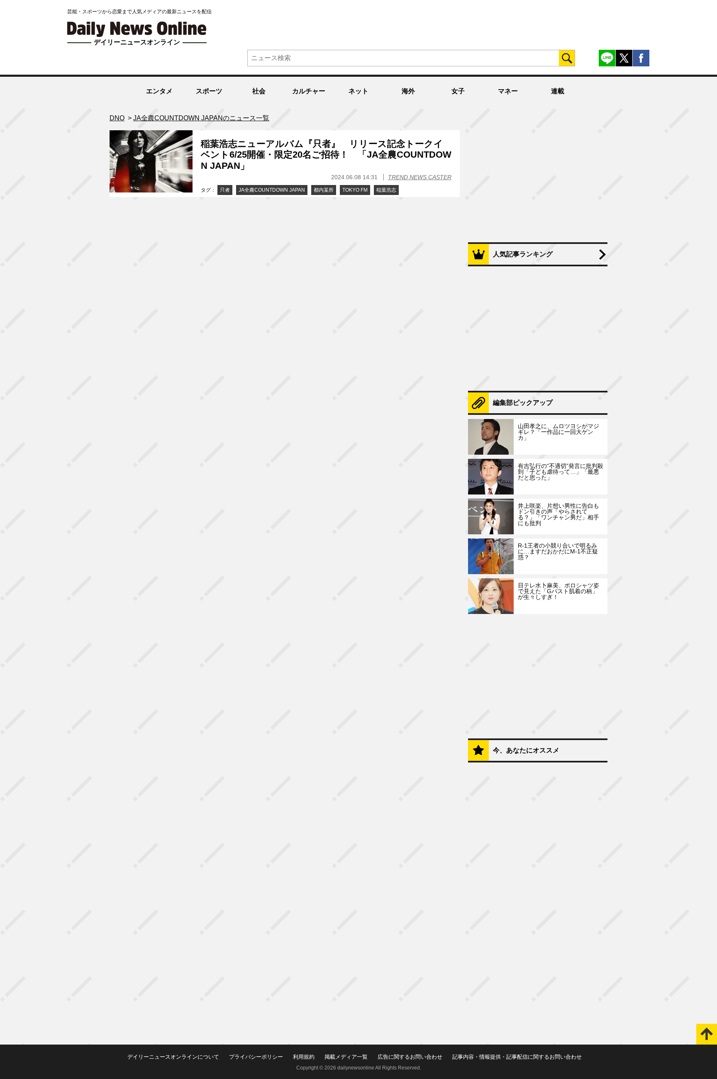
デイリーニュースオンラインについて (173, 1057)
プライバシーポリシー (256, 1057)
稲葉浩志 (386, 190)
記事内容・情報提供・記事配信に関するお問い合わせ (517, 1057)
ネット (358, 91)
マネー (508, 91)
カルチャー (308, 91)
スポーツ (209, 91)
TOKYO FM (355, 190)
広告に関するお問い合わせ (410, 1057)
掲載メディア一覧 (346, 1057)
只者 (225, 190)
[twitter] (624, 58)
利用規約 (304, 1057)
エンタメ (159, 91)
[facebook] (641, 58)
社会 (259, 91)
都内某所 (324, 190)
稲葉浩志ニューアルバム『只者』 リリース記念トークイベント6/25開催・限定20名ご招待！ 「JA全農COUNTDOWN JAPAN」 (326, 155)
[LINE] (607, 58)
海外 (408, 91)
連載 (557, 91)
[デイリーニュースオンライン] (137, 29)
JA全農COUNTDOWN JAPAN (272, 190)
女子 (458, 91)
